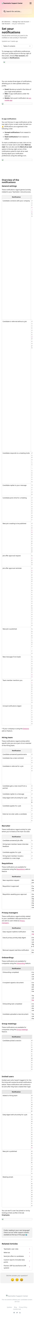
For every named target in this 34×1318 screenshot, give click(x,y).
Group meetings (22, 1030)
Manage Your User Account (21, 22)
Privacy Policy (23, 1307)
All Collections (6, 22)
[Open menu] (30, 3)
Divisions (26, 729)
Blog (15, 1307)
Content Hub (17, 1309)
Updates (9, 1307)
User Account (6, 23)
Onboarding (21, 963)
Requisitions (21, 869)
